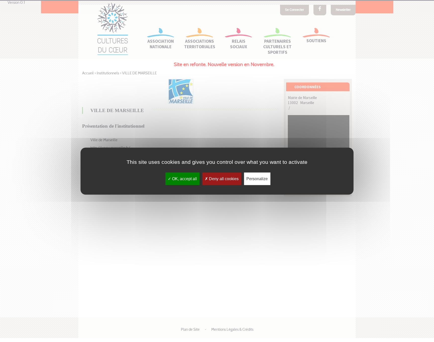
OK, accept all (184, 178)
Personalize (257, 178)
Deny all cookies (223, 178)
